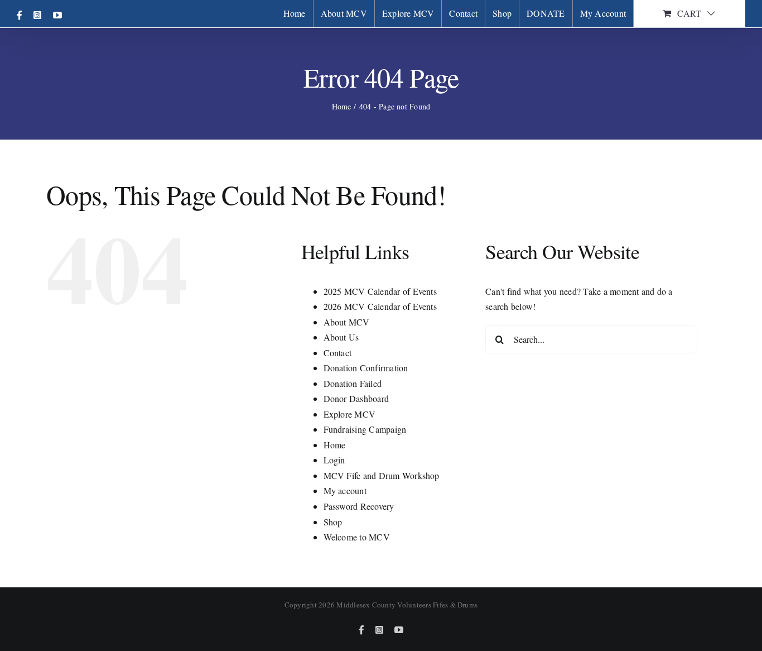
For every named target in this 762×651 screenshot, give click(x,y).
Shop (333, 522)
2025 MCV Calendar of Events (380, 291)
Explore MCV (350, 414)
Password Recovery (359, 506)
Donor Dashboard (356, 398)
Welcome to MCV (357, 537)
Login (334, 460)
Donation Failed (353, 383)
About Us (341, 337)
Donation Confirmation (366, 368)
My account (345, 490)
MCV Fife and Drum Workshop (382, 475)
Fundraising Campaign (365, 429)
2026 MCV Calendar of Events (380, 306)
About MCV (347, 322)
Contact (338, 352)
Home (335, 445)
